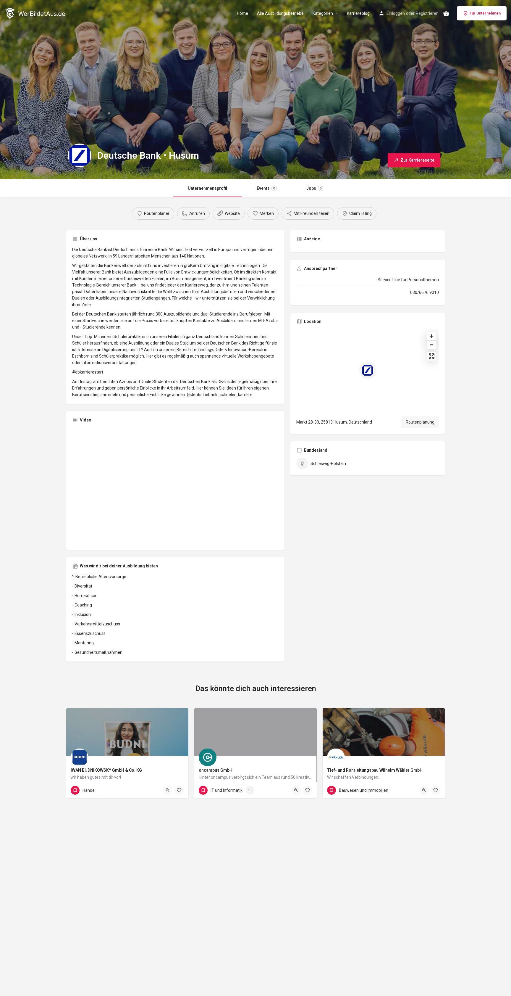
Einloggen (396, 13)
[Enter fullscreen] (431, 356)
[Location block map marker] (367, 370)
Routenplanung (420, 422)
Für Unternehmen (485, 13)
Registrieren (427, 13)
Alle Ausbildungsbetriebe (280, 13)
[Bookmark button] (179, 790)
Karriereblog (358, 13)
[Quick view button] (167, 790)
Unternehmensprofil (207, 188)
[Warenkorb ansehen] (446, 13)
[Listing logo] (79, 155)
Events (266, 188)
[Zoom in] (431, 336)
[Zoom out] (431, 344)
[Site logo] (35, 12)
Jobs (313, 188)
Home (242, 13)
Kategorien (323, 13)
